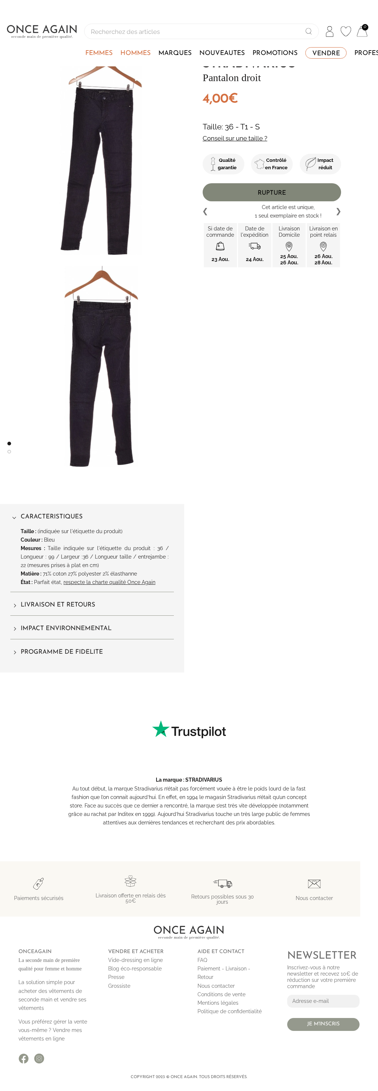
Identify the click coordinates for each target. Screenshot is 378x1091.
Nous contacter (216, 986)
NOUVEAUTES (222, 53)
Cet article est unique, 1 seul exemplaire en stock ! (271, 211)
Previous (205, 211)
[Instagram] (39, 1058)
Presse (116, 977)
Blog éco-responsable (135, 969)
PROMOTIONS (275, 53)
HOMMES (135, 53)
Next (338, 211)
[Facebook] (23, 1058)
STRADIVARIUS (203, 780)
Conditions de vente (221, 994)
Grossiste (119, 986)
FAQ (202, 960)
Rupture (272, 193)
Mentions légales (217, 1003)
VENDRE (326, 54)
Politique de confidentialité (229, 1011)
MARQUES (175, 53)
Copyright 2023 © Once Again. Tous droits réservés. (189, 1077)
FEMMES (99, 53)
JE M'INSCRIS (323, 1024)
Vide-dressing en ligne (135, 960)
